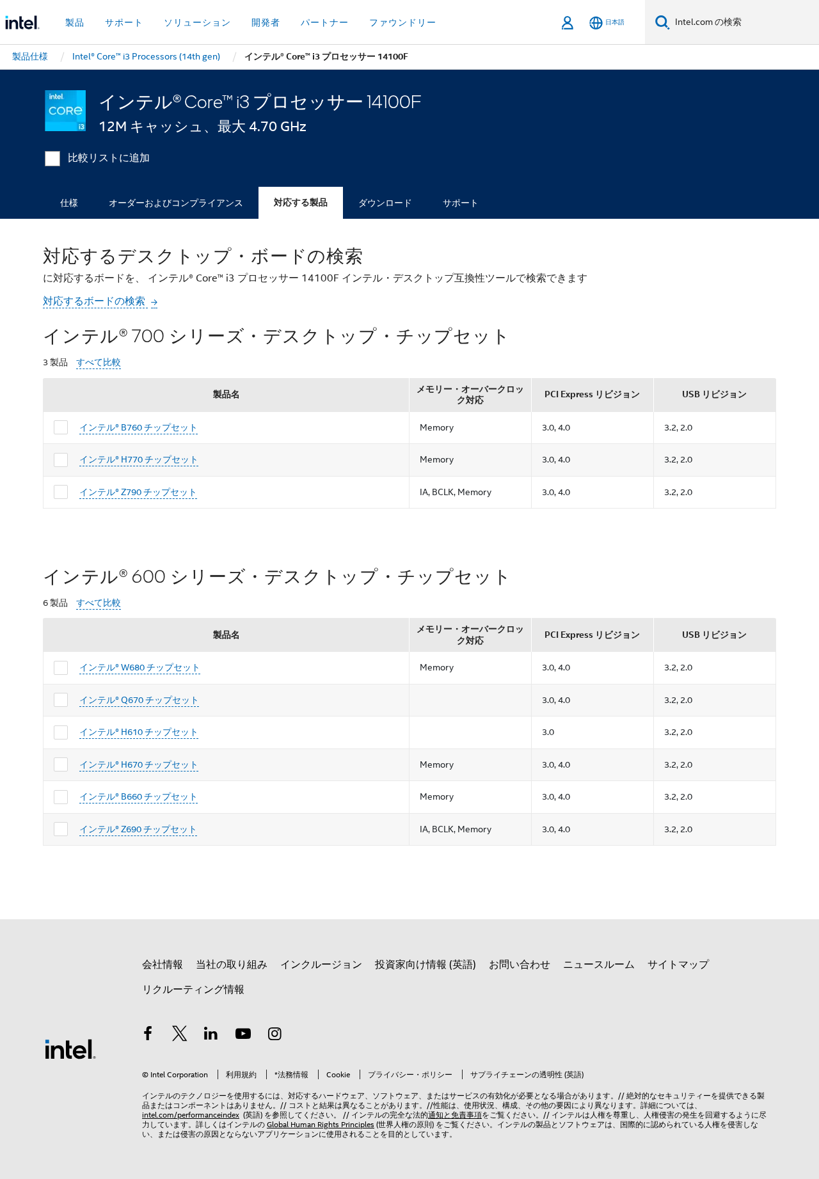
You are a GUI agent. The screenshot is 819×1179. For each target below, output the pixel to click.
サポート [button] (124, 22)
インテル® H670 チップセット (138, 764)
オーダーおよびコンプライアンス (176, 203)
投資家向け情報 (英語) (425, 964)
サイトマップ (678, 964)
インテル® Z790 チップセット (138, 492)
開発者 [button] (265, 22)
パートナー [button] (325, 22)
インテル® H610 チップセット (138, 732)
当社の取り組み (231, 964)
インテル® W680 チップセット (139, 667)
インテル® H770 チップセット (138, 459)
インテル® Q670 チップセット (139, 700)
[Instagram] (274, 1035)
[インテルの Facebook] (148, 1035)
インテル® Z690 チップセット (138, 829)
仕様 (69, 203)
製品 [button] (74, 22)
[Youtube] (243, 1035)
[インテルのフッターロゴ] (70, 1048)
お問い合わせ (519, 964)
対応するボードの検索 (95, 301)
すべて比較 (98, 362)
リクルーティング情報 (193, 989)
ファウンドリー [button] (402, 22)
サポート (461, 203)
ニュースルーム (599, 964)
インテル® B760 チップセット (138, 427)
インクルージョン (321, 964)
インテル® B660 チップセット (138, 796)
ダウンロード (385, 203)
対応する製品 (301, 202)
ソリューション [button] (197, 22)
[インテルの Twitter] (180, 1035)
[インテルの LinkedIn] (211, 1035)
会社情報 (162, 964)
